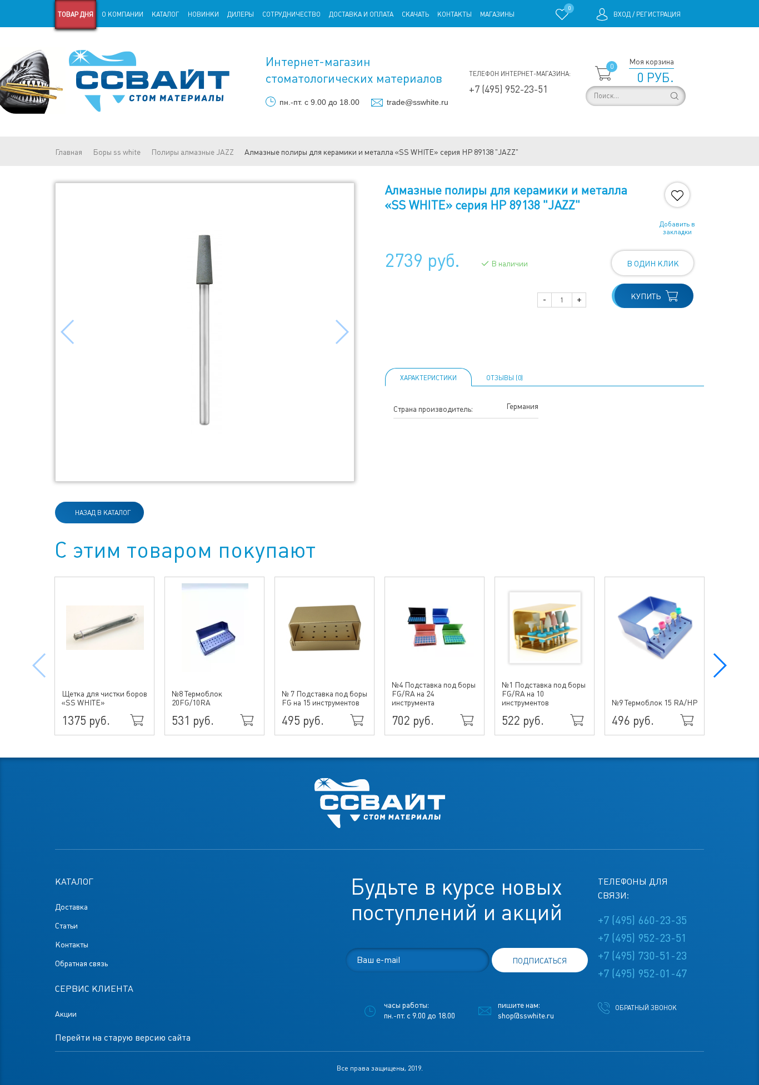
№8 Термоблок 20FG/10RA (197, 698)
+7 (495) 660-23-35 (642, 920)
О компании (122, 14)
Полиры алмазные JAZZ (192, 152)
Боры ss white (117, 152)
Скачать (415, 14)
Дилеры (240, 14)
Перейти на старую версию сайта (123, 1037)
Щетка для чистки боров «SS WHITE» (104, 698)
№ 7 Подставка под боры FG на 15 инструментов (324, 698)
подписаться (539, 960)
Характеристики (428, 378)
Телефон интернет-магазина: (520, 74)
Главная (68, 152)
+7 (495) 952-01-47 (642, 973)
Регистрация (658, 14)
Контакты (454, 14)
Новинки (203, 14)
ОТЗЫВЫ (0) (504, 378)
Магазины (497, 14)
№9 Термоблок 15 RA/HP (654, 702)
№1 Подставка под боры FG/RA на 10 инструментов (544, 693)
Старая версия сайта (90, 43)
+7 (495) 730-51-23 (642, 955)
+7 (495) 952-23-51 (508, 89)
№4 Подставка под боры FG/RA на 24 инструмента (434, 693)
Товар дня (75, 14)
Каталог (165, 14)
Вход (622, 14)
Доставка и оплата (361, 14)
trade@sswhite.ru (417, 102)
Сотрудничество (291, 14)
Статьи (145, 43)
